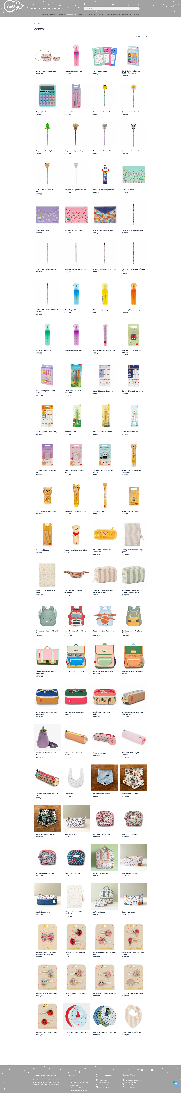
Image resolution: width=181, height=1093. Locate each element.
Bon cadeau (125, 14)
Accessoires (70, 14)
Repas (99, 14)
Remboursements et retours (78, 1090)
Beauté (80, 14)
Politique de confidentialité (77, 1088)
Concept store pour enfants (45, 8)
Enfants (52, 14)
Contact (72, 1080)
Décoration (90, 14)
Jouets (61, 14)
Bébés (44, 14)
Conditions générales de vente (79, 1082)
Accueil (36, 24)
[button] (44, 15)
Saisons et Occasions (112, 14)
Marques (136, 14)
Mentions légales (75, 1085)
